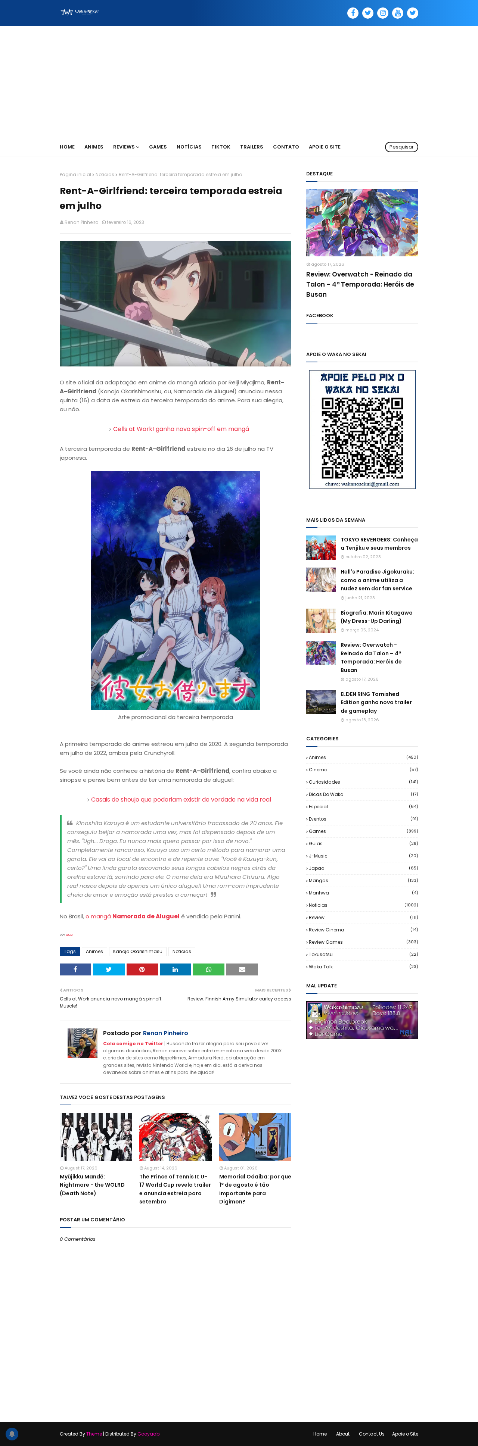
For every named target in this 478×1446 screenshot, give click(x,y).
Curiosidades (363, 782)
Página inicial (75, 174)
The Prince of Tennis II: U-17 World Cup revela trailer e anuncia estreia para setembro (175, 1189)
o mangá (133, 916)
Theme (94, 1434)
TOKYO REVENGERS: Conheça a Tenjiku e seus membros (379, 544)
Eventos (363, 819)
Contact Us (372, 1434)
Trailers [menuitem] (251, 146)
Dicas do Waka (363, 794)
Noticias (105, 174)
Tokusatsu (363, 954)
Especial (363, 806)
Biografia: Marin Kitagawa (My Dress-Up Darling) (377, 617)
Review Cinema (363, 930)
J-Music (363, 856)
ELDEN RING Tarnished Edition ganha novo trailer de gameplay (376, 702)
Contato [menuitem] (286, 146)
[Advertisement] (239, 82)
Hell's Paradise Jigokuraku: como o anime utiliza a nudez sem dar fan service (377, 580)
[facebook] (352, 13)
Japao (363, 868)
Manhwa (363, 893)
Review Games (363, 942)
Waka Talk (363, 967)
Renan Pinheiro (81, 222)
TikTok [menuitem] (220, 146)
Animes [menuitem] (93, 146)
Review (363, 917)
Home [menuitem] (67, 146)
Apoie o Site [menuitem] (325, 146)
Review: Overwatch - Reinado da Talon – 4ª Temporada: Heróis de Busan (360, 284)
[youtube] (397, 13)
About (343, 1434)
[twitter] (367, 13)
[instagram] (382, 13)
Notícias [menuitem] (189, 146)
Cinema (363, 769)
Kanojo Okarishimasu (137, 951)
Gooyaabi (149, 1434)
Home (320, 1434)
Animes (94, 951)
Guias (363, 843)
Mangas (363, 880)
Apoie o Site (405, 1434)
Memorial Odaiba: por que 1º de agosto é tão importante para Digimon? (255, 1189)
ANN (69, 935)
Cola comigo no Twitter (133, 1043)
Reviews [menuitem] (124, 146)
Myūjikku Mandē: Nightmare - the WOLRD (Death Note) (92, 1185)
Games (363, 831)
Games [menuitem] (158, 146)
